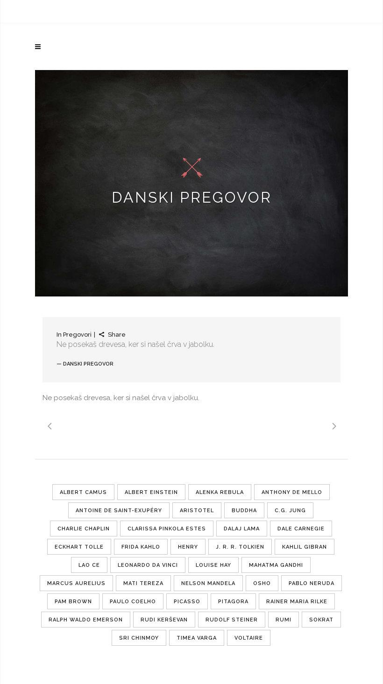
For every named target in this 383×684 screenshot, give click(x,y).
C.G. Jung (290, 511)
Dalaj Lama (242, 529)
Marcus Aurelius (76, 583)
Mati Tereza (143, 583)
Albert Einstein (151, 492)
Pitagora (233, 602)
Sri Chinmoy (139, 638)
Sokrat (321, 620)
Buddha (244, 511)
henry (188, 547)
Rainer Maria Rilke (296, 602)
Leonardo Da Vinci (148, 565)
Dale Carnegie (301, 529)
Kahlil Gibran (304, 547)
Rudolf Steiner (232, 620)
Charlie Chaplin (83, 529)
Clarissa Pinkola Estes (167, 529)
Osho (262, 583)
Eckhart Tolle (79, 547)
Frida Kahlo (140, 547)
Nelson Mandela (208, 583)
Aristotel (197, 511)
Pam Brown (73, 602)
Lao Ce (89, 565)
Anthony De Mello (292, 492)
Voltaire (248, 638)
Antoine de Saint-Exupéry (119, 511)
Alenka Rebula (220, 492)
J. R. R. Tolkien (240, 547)
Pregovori (77, 334)
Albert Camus (83, 492)
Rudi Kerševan (164, 620)
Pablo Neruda (311, 583)
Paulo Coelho (133, 602)
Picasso (187, 602)
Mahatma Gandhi (276, 565)
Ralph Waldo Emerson (86, 620)
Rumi (283, 620)
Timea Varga (197, 638)
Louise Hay (213, 565)
